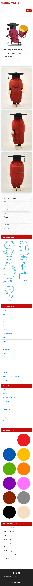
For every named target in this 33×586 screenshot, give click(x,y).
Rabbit (5, 329)
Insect (5, 361)
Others (5, 380)
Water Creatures (8, 357)
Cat (4, 314)
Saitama (7, 228)
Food (6, 206)
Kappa (5, 353)
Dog (4, 310)
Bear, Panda (7, 318)
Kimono (5, 424)
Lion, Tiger (6, 345)
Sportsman (6, 401)
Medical (5, 413)
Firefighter (6, 409)
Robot (5, 421)
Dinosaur (6, 349)
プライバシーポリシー (24, 576)
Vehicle (5, 372)
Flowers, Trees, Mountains (12, 376)
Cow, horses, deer (9, 325)
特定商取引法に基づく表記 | (10, 576)
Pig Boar (6, 337)
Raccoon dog (7, 333)
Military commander (9, 397)
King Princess (7, 417)
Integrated (8, 221)
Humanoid (6, 364)
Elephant (6, 322)
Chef (4, 389)
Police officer (7, 393)
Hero (4, 405)
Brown (6, 213)
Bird (4, 341)
